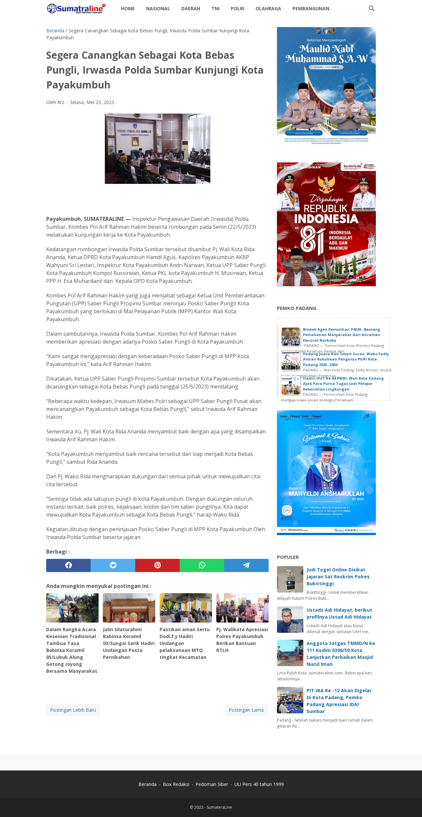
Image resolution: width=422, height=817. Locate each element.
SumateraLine (219, 807)
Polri (237, 8)
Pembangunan (310, 8)
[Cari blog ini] (372, 9)
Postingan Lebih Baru (73, 710)
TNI (215, 8)
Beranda (147, 784)
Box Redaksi (177, 784)
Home (128, 8)
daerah (190, 8)
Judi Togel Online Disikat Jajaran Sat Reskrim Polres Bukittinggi (338, 576)
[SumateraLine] (77, 8)
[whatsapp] (202, 565)
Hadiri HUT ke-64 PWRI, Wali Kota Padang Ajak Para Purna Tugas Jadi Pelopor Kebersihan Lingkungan (343, 383)
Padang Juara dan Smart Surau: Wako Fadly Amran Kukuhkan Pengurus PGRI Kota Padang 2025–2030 (346, 359)
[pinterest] (157, 565)
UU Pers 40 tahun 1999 (259, 784)
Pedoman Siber (212, 784)
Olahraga (268, 8)
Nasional (158, 8)
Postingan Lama (246, 710)
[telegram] (246, 565)
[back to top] (408, 802)
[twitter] (113, 565)
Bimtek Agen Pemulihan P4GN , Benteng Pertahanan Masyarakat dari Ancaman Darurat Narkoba (341, 335)
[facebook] (68, 565)
